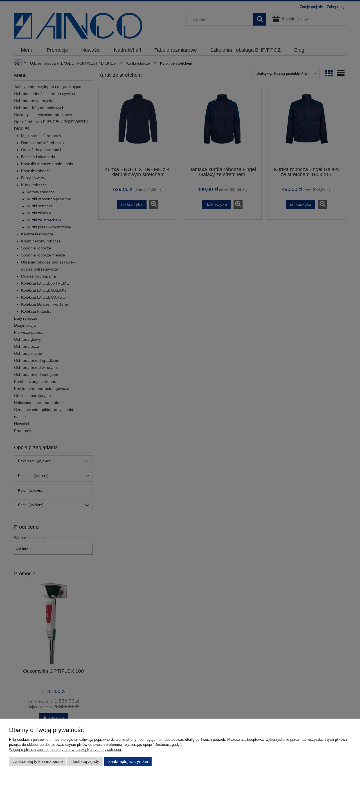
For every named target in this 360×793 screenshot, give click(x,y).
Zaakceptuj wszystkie (128, 761)
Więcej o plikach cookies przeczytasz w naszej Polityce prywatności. (65, 749)
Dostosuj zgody (85, 761)
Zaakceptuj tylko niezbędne (38, 761)
